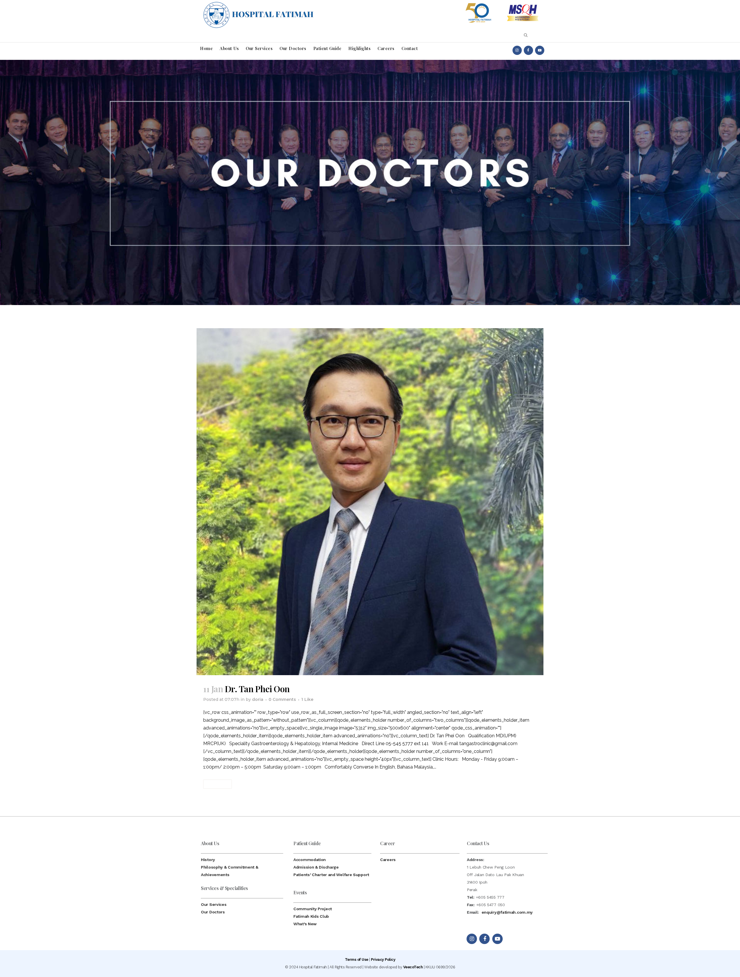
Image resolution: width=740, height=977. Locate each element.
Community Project (312, 908)
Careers (388, 859)
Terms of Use (356, 959)
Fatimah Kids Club (311, 916)
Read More (217, 784)
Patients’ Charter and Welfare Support (331, 874)
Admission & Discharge (316, 867)
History (208, 859)
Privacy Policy (383, 959)
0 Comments (282, 699)
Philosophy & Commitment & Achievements (229, 871)
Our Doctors (213, 912)
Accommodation (309, 859)
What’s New (305, 923)
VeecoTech (413, 967)
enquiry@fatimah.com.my (507, 912)
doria (257, 699)
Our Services (213, 904)
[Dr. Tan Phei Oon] (370, 501)
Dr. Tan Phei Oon (257, 689)
